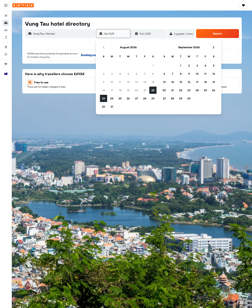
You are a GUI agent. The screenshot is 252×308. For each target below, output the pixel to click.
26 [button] (128, 98)
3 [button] (112, 73)
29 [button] (152, 98)
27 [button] (136, 98)
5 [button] (128, 73)
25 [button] (120, 98)
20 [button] (136, 90)
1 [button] (152, 65)
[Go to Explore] (5, 47)
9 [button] (103, 82)
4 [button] (120, 73)
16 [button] (103, 90)
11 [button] (120, 82)
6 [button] (136, 73)
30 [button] (103, 106)
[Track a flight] (5, 54)
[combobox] (63, 33)
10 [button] (111, 82)
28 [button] (144, 98)
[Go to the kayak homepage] (23, 5)
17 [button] (112, 90)
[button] (6, 5)
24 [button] (111, 98)
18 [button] (120, 90)
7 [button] (144, 73)
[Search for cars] (5, 30)
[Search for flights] (5, 15)
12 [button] (128, 82)
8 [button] (153, 73)
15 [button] (153, 82)
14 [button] (144, 82)
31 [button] (112, 106)
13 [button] (136, 82)
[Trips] (5, 64)
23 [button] (103, 98)
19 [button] (128, 90)
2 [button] (103, 73)
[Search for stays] (5, 23)
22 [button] (152, 90)
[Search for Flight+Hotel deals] (5, 37)
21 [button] (144, 90)
